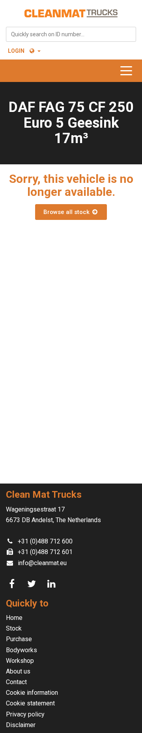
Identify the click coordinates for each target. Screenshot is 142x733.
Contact (16, 682)
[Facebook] (13, 584)
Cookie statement (30, 703)
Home (14, 617)
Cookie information (32, 692)
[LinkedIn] (52, 584)
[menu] (128, 71)
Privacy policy (25, 714)
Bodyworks (21, 650)
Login (16, 51)
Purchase (19, 639)
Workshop (20, 660)
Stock (14, 628)
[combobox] (71, 34)
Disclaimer (21, 725)
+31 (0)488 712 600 (45, 541)
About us (18, 671)
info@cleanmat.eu (42, 563)
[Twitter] (33, 584)
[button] (34, 51)
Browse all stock (67, 212)
